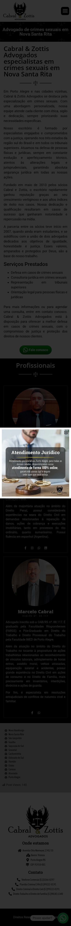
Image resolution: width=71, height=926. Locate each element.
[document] (35, 463)
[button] (66, 432)
